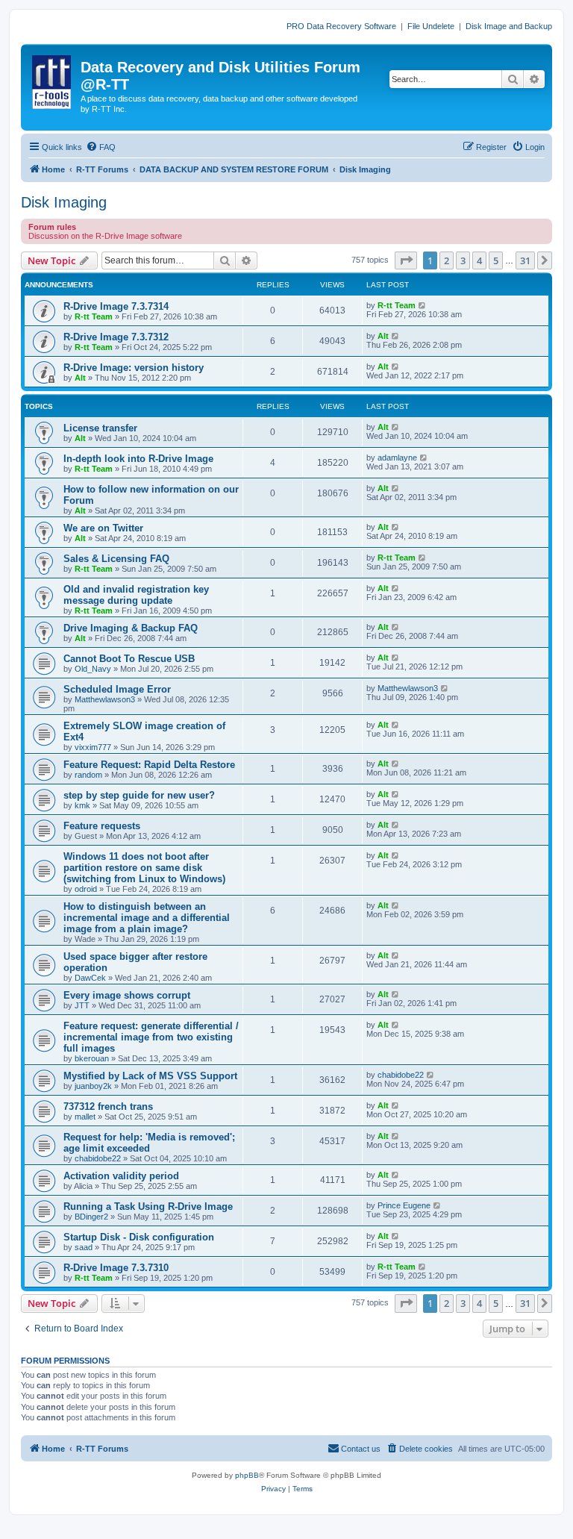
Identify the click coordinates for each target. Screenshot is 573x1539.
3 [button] (463, 260)
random (88, 774)
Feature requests (101, 825)
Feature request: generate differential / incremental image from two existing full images (151, 1037)
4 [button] (479, 260)
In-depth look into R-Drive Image (138, 458)
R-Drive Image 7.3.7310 (116, 1267)
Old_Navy (93, 668)
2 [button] (446, 260)
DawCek (90, 977)
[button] (406, 260)
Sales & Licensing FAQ (116, 558)
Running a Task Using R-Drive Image (148, 1206)
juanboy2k (93, 1085)
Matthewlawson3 (105, 699)
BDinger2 (91, 1216)
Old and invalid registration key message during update (136, 595)
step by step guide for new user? (139, 795)
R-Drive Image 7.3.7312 (116, 337)
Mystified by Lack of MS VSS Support (150, 1075)
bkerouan (92, 1058)
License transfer (100, 428)
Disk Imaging (64, 202)
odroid (86, 888)
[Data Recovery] (53, 79)
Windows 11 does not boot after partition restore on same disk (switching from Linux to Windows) (144, 867)
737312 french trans (108, 1106)
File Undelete (430, 26)
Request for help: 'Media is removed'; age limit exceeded (149, 1142)
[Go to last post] (423, 305)
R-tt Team (94, 316)
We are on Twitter (103, 528)
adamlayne (397, 457)
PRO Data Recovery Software (341, 26)
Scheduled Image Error (117, 689)
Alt (383, 335)
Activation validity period (121, 1175)
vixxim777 (93, 747)
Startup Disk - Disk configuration (138, 1237)
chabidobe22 (401, 1074)
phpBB (247, 1475)
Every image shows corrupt (126, 995)
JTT (82, 1005)
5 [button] (495, 260)
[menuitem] (101, 147)
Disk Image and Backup (509, 26)
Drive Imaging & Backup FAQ (130, 628)
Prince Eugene (404, 1205)
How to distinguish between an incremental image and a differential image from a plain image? (146, 917)
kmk (82, 805)
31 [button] (525, 260)
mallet (85, 1116)
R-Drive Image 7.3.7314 (116, 306)
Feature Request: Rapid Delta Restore (149, 764)
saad (84, 1247)
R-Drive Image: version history (133, 367)
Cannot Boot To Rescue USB (129, 658)
